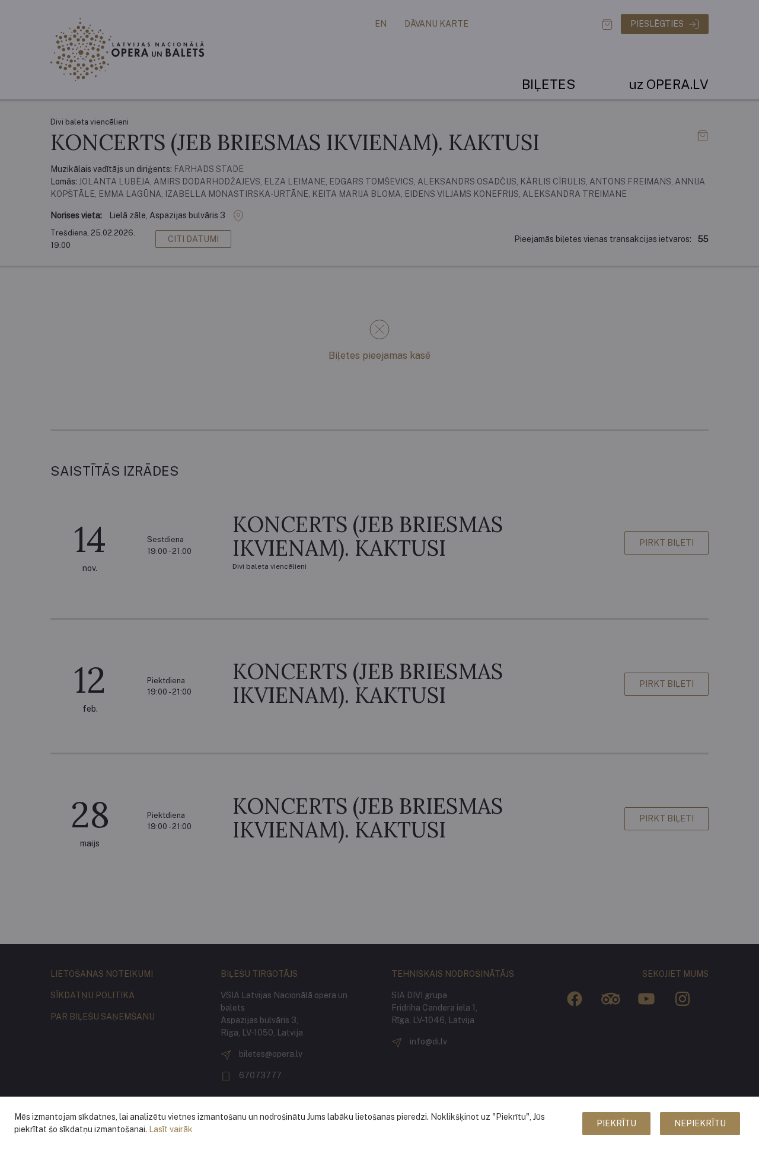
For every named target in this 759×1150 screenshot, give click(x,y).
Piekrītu (616, 1123)
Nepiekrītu (700, 1123)
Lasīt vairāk (171, 1129)
